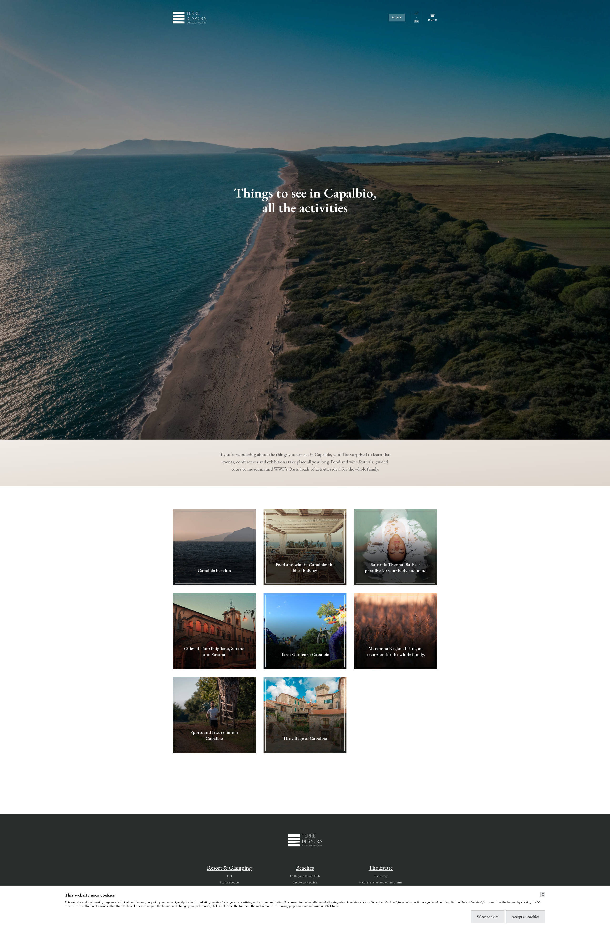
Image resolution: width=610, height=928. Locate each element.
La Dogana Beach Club (305, 876)
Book (397, 17)
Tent (229, 876)
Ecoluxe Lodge (229, 882)
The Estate (381, 867)
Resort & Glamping (229, 867)
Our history (380, 876)
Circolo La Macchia (305, 882)
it (417, 13)
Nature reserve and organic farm (380, 882)
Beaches (305, 867)
